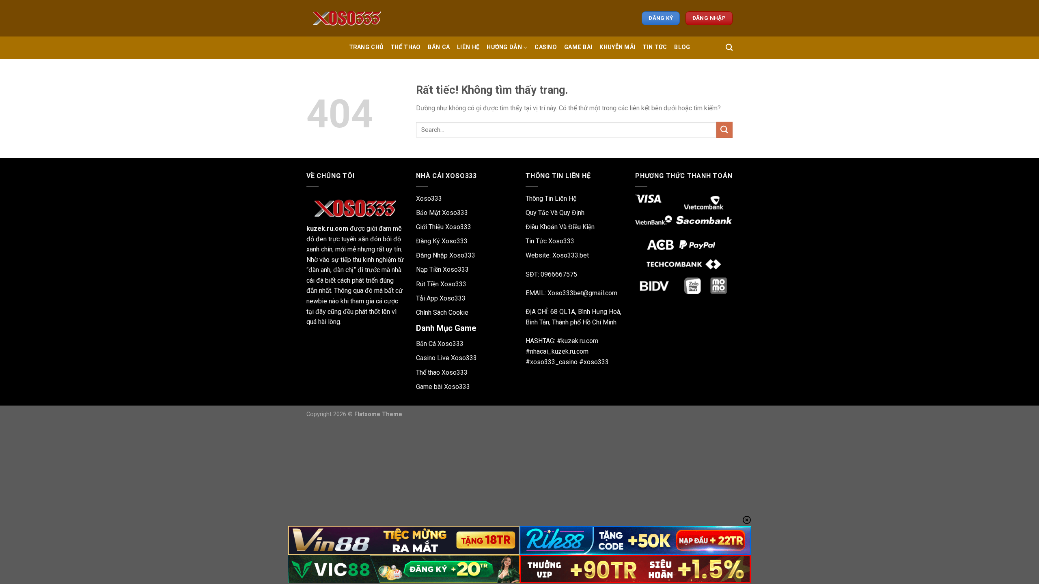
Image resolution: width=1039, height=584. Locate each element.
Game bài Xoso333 (443, 387)
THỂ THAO (405, 47)
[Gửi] (724, 129)
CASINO (546, 47)
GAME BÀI (578, 47)
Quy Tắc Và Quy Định (555, 213)
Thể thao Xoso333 (442, 372)
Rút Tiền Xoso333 (441, 284)
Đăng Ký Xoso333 (442, 241)
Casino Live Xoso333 (446, 358)
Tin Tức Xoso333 (550, 241)
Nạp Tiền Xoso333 (442, 269)
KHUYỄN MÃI (617, 47)
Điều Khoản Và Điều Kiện (560, 227)
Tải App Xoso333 (441, 298)
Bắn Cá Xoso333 (439, 344)
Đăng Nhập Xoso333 (445, 255)
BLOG (682, 47)
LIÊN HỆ (468, 47)
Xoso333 (429, 198)
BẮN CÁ (439, 47)
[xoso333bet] (347, 18)
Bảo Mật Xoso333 (442, 213)
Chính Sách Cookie (442, 312)
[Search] (729, 47)
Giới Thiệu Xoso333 (443, 227)
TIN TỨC (654, 47)
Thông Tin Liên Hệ (551, 198)
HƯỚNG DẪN (504, 47)
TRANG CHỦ (366, 47)
